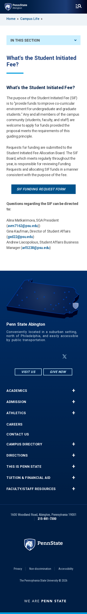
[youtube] (55, 356)
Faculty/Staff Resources (31, 489)
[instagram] (23, 356)
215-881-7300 (47, 519)
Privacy (18, 568)
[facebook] (34, 356)
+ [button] (73, 390)
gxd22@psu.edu (20, 237)
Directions (17, 455)
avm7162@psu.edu (23, 226)
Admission (16, 402)
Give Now (58, 372)
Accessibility (65, 568)
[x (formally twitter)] (65, 356)
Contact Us (17, 434)
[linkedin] (44, 356)
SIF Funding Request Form (41, 189)
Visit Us (28, 372)
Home (10, 19)
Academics (16, 391)
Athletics (16, 413)
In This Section (25, 40)
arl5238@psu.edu (36, 248)
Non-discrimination (40, 568)
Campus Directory (24, 444)
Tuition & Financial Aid (28, 478)
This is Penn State (23, 467)
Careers (14, 424)
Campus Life (29, 19)
